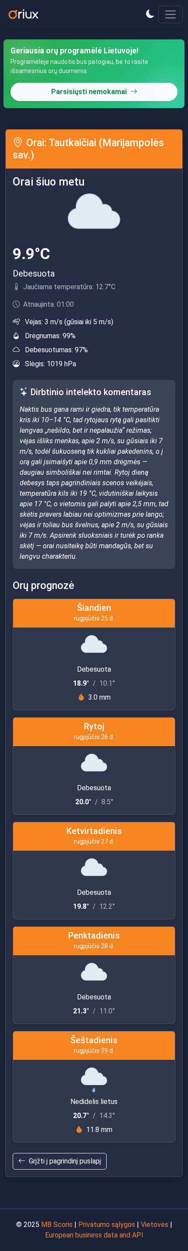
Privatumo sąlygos (106, 1224)
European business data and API (94, 1235)
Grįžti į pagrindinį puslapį (65, 1161)
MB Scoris (57, 1224)
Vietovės (154, 1224)
